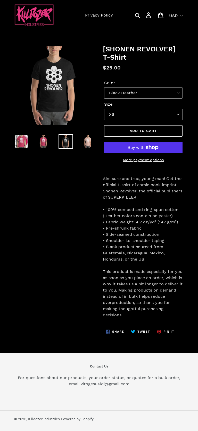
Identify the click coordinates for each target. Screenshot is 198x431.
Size (108, 104)
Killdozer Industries (44, 419)
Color (109, 82)
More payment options (143, 160)
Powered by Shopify (77, 419)
